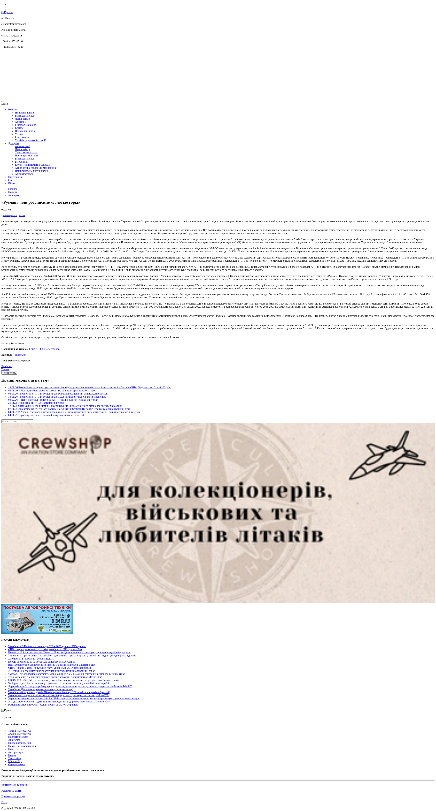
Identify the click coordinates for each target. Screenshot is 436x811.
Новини (13, 109)
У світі (19, 134)
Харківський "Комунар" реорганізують (31, 658)
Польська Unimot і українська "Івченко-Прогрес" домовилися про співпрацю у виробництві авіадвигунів (69, 652)
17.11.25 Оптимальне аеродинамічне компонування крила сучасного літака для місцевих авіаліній (65, 405)
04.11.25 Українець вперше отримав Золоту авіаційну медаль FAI (46, 415)
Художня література (19, 733)
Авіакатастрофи (24, 173)
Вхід (4, 802)
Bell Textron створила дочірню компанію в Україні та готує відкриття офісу (51, 664)
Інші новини (22, 137)
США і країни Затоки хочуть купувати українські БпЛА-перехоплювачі (49, 667)
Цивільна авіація (24, 112)
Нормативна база (18, 736)
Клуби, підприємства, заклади (32, 164)
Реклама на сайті (11, 790)
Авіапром (20, 121)
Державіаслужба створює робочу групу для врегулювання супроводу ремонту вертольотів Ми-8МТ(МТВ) (70, 686)
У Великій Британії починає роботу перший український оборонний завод (51, 670)
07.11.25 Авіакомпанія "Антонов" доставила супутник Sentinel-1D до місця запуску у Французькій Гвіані (69, 408)
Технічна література (19, 730)
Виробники (21, 161)
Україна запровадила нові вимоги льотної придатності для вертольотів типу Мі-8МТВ (58, 695)
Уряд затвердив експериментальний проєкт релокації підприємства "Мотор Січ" (55, 677)
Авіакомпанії (22, 146)
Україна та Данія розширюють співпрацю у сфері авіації (40, 689)
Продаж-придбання (19, 742)
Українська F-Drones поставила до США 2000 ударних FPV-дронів (47, 646)
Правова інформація (13, 796)
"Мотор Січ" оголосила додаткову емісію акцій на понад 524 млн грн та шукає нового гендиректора (66, 673)
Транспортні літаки (26, 152)
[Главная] (7, 12)
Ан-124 (14, 216)
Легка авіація (22, 118)
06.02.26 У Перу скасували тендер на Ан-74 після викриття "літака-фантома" (53, 399)
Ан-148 (22, 216)
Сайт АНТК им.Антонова (44, 348)
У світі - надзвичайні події (30, 140)
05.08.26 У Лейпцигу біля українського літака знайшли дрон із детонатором (52, 390)
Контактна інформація (14, 784)
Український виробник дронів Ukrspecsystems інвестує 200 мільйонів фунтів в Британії (59, 692)
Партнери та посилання (22, 746)
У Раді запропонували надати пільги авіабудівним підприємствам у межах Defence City (59, 701)
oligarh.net (20, 354)
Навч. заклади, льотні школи (31, 170)
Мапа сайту (15, 761)
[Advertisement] (103, 75)
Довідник (13, 143)
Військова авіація (25, 115)
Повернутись (9, 373)
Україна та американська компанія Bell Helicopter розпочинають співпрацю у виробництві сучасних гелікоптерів (73, 698)
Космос (19, 127)
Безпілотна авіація (25, 124)
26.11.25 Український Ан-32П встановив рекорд (36, 402)
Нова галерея (16, 749)
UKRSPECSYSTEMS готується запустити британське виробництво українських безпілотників (63, 680)
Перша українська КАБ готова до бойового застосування (41, 661)
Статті (11, 180)
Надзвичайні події (25, 131)
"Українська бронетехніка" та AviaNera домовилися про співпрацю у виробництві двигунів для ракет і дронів (72, 655)
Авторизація (15, 752)
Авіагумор (14, 739)
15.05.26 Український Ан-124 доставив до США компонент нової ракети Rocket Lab (57, 396)
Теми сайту (14, 758)
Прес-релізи (15, 177)
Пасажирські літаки (26, 155)
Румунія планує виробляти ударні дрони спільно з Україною (43, 704)
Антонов (6, 216)
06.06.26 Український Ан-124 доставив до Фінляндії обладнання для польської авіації (57, 393)
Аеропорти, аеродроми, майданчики (36, 167)
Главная (12, 188)
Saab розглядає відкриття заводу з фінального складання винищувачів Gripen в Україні (58, 683)
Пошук (12, 755)
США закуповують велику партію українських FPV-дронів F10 (45, 649)
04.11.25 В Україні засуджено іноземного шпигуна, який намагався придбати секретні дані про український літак (74, 412)
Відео (11, 183)
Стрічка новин (16, 764)
